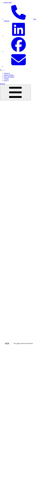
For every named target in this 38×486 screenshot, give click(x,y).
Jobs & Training (9, 75)
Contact (6, 78)
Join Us (6, 80)
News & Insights (9, 77)
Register (2, 84)
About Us (7, 73)
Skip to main (8, 2)
